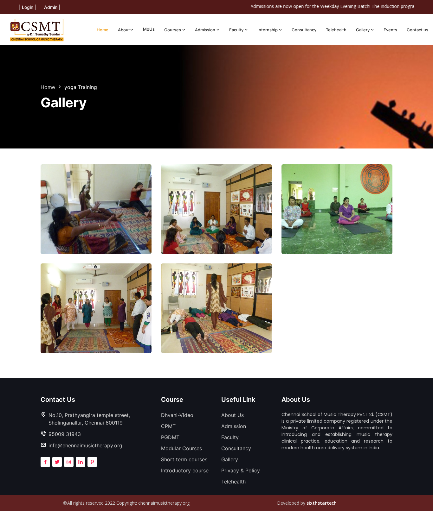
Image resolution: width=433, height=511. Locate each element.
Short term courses (184, 459)
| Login (26, 7)
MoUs (149, 29)
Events (390, 29)
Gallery (363, 29)
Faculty (236, 29)
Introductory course (185, 470)
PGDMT (170, 437)
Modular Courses (181, 448)
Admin (50, 7)
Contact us (417, 29)
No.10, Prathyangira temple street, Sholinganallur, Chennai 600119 (89, 419)
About (124, 29)
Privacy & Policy (240, 470)
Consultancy (304, 29)
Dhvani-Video (177, 415)
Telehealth (336, 29)
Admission (205, 29)
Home (102, 29)
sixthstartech (322, 503)
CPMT (168, 426)
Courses (173, 29)
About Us (232, 415)
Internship (268, 29)
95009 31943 (64, 434)
